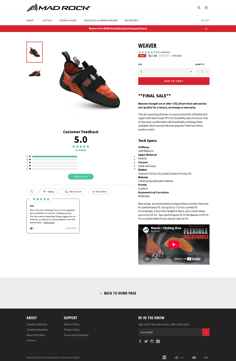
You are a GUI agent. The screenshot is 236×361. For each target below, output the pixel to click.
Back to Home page (119, 293)
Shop (30, 20)
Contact (31, 340)
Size (140, 64)
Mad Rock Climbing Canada (46, 357)
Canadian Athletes (36, 324)
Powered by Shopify (69, 357)
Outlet (47, 20)
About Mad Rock (35, 335)
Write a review (81, 176)
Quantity (199, 64)
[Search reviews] (31, 192)
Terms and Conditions (76, 335)
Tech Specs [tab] (147, 140)
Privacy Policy (72, 329)
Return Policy (71, 324)
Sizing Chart (68, 20)
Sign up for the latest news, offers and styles (163, 324)
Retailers (131, 20)
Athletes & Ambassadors (101, 20)
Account (205, 20)
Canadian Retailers (37, 329)
